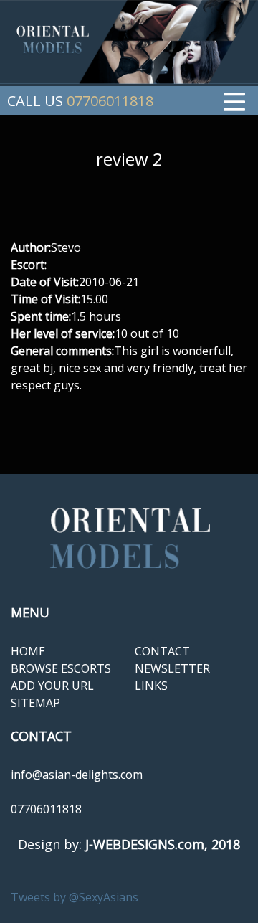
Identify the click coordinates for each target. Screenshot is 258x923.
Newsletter (172, 668)
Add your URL (52, 686)
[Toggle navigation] (234, 100)
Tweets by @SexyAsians (74, 897)
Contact (162, 651)
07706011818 (110, 100)
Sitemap (35, 703)
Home (28, 651)
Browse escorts (61, 668)
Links (151, 686)
